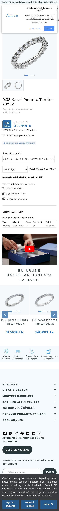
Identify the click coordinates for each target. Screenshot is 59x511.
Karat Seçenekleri (12, 153)
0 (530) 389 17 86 (16, 193)
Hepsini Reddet (29, 504)
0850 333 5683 (14, 188)
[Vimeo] (39, 433)
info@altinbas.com (16, 199)
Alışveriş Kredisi (25, 135)
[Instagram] (16, 433)
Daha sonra (34, 28)
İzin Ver (49, 28)
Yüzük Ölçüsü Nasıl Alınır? (43, 169)
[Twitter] (10, 433)
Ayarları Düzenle (10, 504)
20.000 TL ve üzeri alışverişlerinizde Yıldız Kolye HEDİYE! (29, 2)
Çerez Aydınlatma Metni (38, 495)
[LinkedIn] (33, 433)
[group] (14, 314)
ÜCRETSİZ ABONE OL (17, 449)
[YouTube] (28, 433)
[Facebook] (5, 433)
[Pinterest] (22, 433)
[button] (26, 75)
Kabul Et (48, 504)
